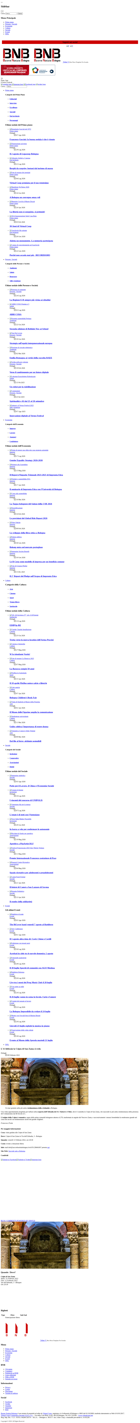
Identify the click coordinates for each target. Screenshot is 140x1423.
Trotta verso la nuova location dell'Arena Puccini (32, 640)
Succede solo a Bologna (17, 1151)
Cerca (3, 13)
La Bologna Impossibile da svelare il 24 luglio (30, 1011)
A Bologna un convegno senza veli (25, 197)
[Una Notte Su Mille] (17, 987)
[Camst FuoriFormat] (17, 877)
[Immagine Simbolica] (17, 775)
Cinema (12, 593)
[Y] (6, 84)
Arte (11, 589)
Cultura (7, 28)
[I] (17, 84)
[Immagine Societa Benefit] (19, 551)
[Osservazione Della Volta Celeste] (21, 1030)
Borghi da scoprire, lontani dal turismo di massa (31, 168)
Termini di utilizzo (11, 1393)
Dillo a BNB (9, 1377)
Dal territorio (14, 116)
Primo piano (9, 22)
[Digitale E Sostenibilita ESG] (20, 479)
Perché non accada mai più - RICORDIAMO (30, 255)
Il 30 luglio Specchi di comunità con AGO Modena (32, 968)
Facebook (8, 1402)
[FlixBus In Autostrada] (18, 673)
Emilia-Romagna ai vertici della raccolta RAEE (31, 358)
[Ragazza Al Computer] (18, 290)
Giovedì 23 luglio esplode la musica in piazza (30, 1026)
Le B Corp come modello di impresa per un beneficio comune (37, 561)
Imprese (13, 428)
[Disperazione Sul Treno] (18, 144)
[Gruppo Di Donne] (16, 790)
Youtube (8, 1406)
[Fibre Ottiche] (15, 522)
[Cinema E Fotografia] (17, 644)
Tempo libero (14, 602)
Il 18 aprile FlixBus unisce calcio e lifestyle (28, 683)
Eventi (7, 32)
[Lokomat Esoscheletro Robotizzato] (23, 376)
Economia (8, 26)
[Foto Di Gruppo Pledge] (18, 566)
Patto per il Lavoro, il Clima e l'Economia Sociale (32, 786)
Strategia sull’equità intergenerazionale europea (31, 343)
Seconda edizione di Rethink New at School (29, 329)
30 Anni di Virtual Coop (20, 226)
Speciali (12, 112)
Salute (12, 272)
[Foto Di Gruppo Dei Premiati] (20, 172)
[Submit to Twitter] (23, 1160)
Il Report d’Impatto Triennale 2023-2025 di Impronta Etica (36, 475)
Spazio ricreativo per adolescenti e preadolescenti (31, 872)
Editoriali (13, 99)
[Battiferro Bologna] (17, 972)
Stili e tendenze (15, 281)
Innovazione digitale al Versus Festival (27, 416)
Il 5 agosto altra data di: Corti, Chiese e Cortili (30, 939)
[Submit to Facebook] (9, 1160)
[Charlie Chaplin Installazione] (20, 629)
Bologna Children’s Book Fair (23, 697)
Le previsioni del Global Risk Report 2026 (28, 518)
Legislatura (14, 441)
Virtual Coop (47, 1413)
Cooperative (14, 758)
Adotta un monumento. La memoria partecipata (31, 241)
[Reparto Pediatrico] (17, 891)
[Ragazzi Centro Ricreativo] (20, 862)
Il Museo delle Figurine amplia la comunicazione (31, 712)
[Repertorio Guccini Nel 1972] (20, 129)
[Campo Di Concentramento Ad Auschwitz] (24, 245)
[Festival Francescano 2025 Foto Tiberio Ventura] (27, 848)
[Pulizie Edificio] (16, 537)
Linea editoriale (10, 1375)
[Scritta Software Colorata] (19, 362)
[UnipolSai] (28, 75)
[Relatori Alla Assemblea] (19, 465)
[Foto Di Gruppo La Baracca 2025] (22, 658)
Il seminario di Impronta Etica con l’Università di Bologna (36, 489)
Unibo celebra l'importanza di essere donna (29, 726)
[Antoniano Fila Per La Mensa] (20, 804)
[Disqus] (70, 1190)
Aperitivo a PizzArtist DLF (22, 843)
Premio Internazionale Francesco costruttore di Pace (33, 858)
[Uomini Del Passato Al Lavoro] (20, 1001)
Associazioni (14, 762)
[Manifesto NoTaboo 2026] (19, 187)
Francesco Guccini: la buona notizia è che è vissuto (32, 139)
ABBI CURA (15, 314)
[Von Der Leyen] (16, 333)
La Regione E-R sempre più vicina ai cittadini (30, 300)
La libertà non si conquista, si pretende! (27, 212)
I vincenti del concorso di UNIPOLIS (26, 800)
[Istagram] (35, 1160)
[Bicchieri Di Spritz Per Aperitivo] (21, 833)
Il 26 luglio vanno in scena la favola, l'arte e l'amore (33, 997)
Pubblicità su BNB (11, 1373)
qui (48, 1147)
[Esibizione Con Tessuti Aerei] (20, 943)
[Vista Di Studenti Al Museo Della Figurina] (25, 702)
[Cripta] (44, 1104)
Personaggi (14, 120)
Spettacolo (13, 606)
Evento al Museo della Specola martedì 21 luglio (31, 1040)
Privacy (7, 1387)
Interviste (13, 103)
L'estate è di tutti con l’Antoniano (25, 815)
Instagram (8, 1408)
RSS (6, 1410)
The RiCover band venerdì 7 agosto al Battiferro (31, 924)
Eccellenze (13, 107)
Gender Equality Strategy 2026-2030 (26, 460)
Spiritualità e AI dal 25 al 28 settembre (27, 401)
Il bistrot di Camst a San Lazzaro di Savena (29, 887)
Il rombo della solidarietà (21, 901)
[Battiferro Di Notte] (17, 914)
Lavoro (12, 433)
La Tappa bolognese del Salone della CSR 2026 (31, 504)
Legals (7, 1389)
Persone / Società (11, 24)
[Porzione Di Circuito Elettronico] (21, 347)
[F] (68, 46)
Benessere (13, 277)
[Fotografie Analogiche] (18, 958)
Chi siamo (8, 1369)
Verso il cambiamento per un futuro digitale (29, 372)
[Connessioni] (15, 391)
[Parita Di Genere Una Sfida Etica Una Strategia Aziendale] (29, 450)
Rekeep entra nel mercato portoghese (26, 547)
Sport (12, 598)
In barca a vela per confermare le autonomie (29, 829)
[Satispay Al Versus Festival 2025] (22, 405)
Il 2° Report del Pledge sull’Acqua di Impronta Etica (33, 576)
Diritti (12, 767)
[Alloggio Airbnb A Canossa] (20, 158)
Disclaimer (9, 1391)
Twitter (7, 1404)
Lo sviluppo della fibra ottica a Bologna (27, 533)
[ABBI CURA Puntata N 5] (19, 304)
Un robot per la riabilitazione (23, 387)
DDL (7, 34)
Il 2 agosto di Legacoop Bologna (24, 154)
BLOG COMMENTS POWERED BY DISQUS (18, 1221)
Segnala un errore (11, 1379)
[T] (72, 46)
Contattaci (8, 1371)
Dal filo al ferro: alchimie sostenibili (25, 741)
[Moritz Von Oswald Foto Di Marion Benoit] (25, 1016)
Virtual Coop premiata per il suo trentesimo (29, 183)
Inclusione (13, 754)
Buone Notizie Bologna (9, 1413)
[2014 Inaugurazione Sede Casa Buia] (23, 216)
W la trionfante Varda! (20, 654)
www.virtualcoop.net (85, 1415)
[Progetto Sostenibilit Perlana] (20, 318)
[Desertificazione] (16, 508)
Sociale (7, 30)
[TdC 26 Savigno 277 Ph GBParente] (24, 615)
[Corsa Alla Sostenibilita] (18, 493)
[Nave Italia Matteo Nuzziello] (20, 819)
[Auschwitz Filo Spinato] (18, 230)
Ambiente (13, 268)
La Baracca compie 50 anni (22, 669)
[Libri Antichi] (15, 687)
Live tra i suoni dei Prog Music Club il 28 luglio (31, 982)
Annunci (13, 437)
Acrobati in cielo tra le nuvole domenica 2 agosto (31, 953)
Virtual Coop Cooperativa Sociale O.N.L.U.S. (17, 1415)
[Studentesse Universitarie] (19, 716)
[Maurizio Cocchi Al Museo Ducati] (22, 201)
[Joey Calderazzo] (16, 929)
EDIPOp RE (15, 625)
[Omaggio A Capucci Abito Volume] (22, 731)
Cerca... (3, 86)
